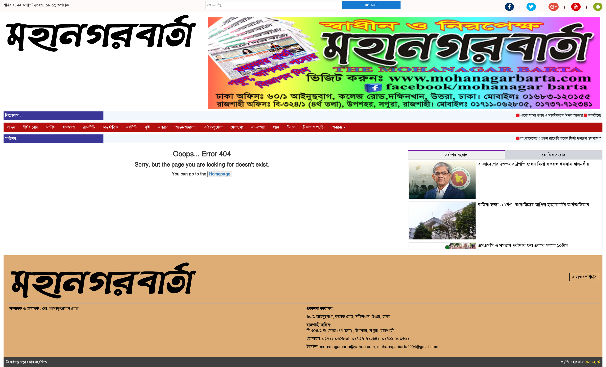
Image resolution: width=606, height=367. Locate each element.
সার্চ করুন (371, 5)
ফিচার (291, 127)
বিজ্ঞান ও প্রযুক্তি (314, 127)
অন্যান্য (337, 127)
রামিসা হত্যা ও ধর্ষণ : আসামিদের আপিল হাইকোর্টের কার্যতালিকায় (533, 204)
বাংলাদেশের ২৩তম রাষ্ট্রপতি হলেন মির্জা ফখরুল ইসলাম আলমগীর (557, 138)
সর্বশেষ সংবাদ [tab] (456, 154)
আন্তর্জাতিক (110, 127)
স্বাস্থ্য (275, 127)
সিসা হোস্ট (592, 362)
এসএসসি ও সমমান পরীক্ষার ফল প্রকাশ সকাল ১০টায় (523, 245)
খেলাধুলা (236, 127)
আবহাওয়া (258, 127)
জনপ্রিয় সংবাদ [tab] (553, 154)
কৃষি (147, 127)
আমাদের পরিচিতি (584, 277)
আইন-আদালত (185, 127)
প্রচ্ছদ (11, 127)
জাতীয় (50, 127)
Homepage (219, 174)
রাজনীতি (89, 127)
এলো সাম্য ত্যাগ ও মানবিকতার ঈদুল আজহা (542, 115)
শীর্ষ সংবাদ (30, 127)
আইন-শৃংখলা (213, 127)
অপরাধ (163, 127)
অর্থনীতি (131, 127)
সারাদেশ (69, 127)
